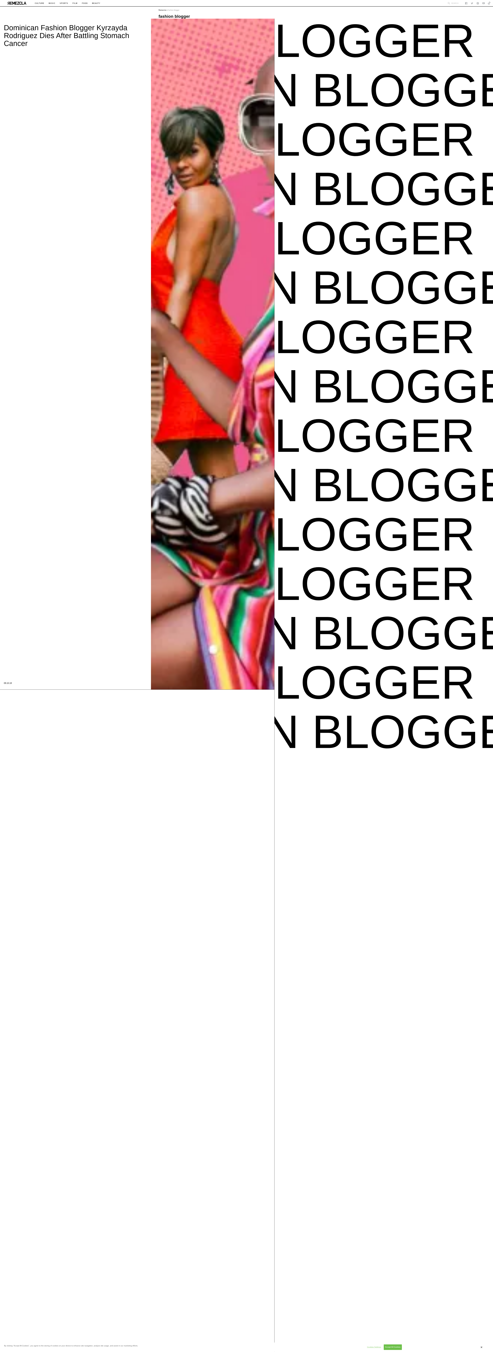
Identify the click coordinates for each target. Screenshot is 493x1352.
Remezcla (162, 10)
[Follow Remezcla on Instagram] (478, 3)
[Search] (449, 3)
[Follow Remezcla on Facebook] (466, 3)
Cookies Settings (374, 1347)
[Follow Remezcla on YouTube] (483, 3)
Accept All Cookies (392, 1347)
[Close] (481, 1347)
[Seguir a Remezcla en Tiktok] (489, 3)
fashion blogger (173, 10)
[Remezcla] (17, 3)
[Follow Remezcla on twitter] (472, 3)
